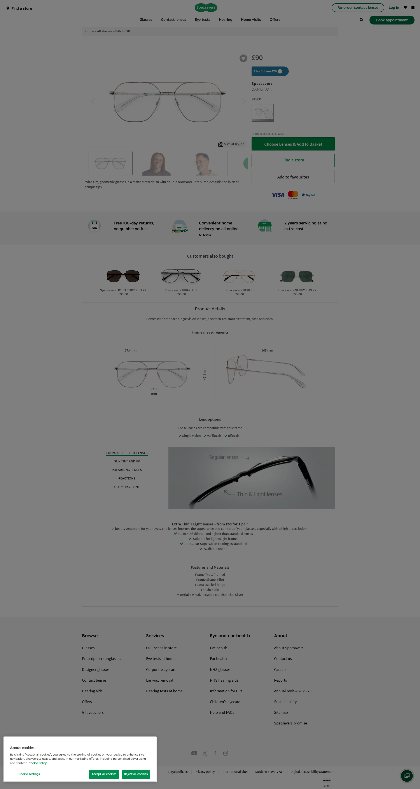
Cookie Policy (38, 763)
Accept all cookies (104, 774)
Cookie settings (29, 774)
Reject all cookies (135, 774)
